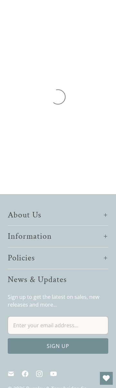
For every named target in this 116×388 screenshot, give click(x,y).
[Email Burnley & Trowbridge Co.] (15, 374)
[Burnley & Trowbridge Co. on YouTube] (57, 374)
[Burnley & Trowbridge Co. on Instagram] (43, 374)
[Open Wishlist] (106, 378)
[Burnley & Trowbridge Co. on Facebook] (29, 374)
